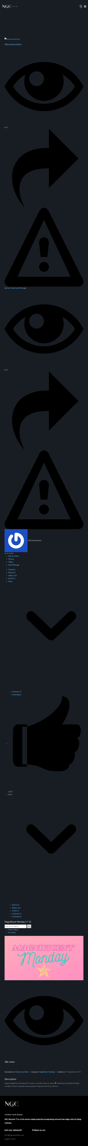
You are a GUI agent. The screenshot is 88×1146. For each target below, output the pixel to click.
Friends (11, 569)
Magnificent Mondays (47, 1072)
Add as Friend (10, 288)
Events (11, 578)
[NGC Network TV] (10, 6)
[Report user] (44, 247)
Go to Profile (9, 553)
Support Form (10, 1139)
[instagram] (43, 1135)
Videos (12, 575)
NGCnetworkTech (13, 44)
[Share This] (44, 168)
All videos (12, 932)
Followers (16, 691)
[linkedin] (47, 1135)
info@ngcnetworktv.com (14, 1135)
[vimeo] (36, 1135)
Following (16, 694)
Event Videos (13, 929)
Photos (11, 572)
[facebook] (40, 1135)
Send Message (20, 288)
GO (29, 926)
